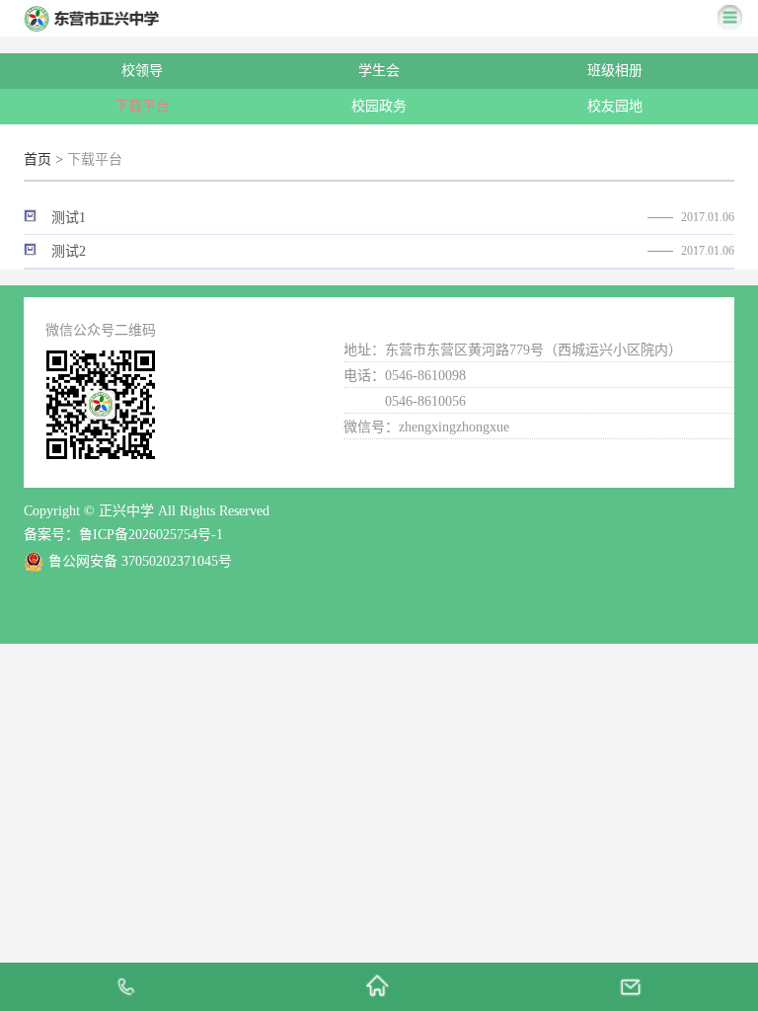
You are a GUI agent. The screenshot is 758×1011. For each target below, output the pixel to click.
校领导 (142, 70)
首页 (37, 159)
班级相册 (615, 70)
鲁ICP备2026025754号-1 (151, 534)
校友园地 (615, 106)
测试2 (68, 251)
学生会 (379, 70)
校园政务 (379, 106)
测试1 (68, 217)
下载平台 (142, 106)
